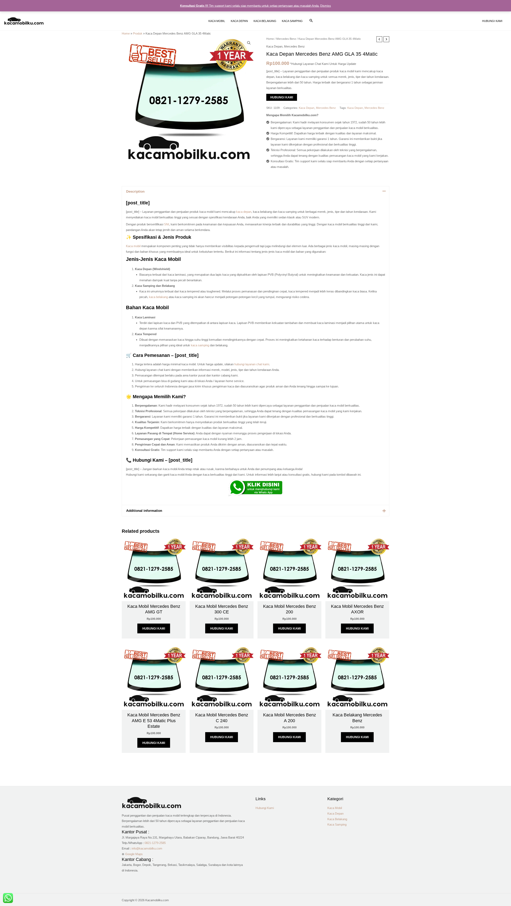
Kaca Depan (274, 46)
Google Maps (134, 854)
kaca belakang (158, 297)
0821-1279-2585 (155, 843)
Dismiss (325, 5)
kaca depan (243, 211)
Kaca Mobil (334, 808)
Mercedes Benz (286, 38)
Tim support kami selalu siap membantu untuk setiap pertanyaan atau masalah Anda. (249, 5)
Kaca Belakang (337, 819)
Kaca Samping (337, 824)
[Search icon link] (311, 21)
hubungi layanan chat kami (251, 364)
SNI (166, 224)
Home (126, 33)
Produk (137, 33)
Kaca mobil (133, 246)
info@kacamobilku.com (147, 848)
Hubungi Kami (281, 97)
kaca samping (200, 345)
